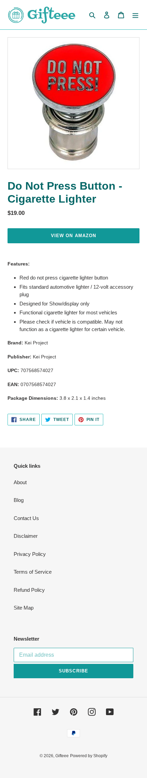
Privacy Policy (30, 554)
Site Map (24, 608)
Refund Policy (29, 590)
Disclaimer (26, 536)
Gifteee (62, 755)
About (20, 482)
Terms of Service (33, 572)
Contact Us (26, 518)
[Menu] (135, 15)
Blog (19, 500)
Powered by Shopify (88, 755)
